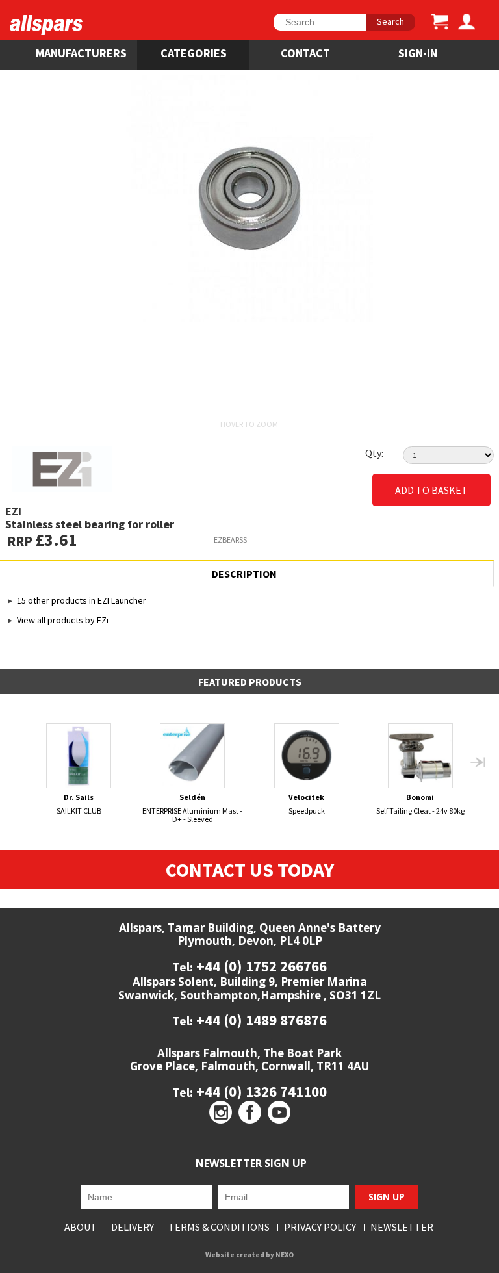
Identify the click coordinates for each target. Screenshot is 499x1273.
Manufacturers (81, 52)
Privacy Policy (320, 1227)
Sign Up (386, 1196)
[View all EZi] (131, 469)
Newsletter (401, 1227)
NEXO (284, 1254)
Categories (193, 52)
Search (390, 21)
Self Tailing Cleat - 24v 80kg (420, 804)
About (80, 1227)
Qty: (374, 452)
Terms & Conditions (219, 1227)
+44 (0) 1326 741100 (260, 1091)
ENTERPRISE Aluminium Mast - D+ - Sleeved (192, 808)
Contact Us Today (250, 869)
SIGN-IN (417, 52)
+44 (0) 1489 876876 (260, 1019)
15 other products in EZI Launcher (81, 600)
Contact (305, 52)
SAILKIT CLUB (79, 804)
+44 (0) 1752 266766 (260, 966)
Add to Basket (431, 489)
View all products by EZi (63, 620)
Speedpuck (306, 804)
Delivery (132, 1227)
